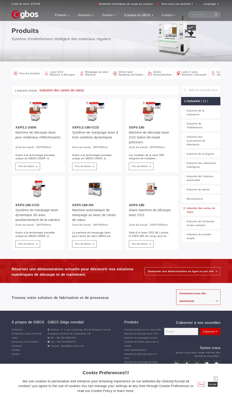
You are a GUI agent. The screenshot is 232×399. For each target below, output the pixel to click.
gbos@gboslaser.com (72, 346)
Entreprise (17, 329)
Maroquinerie (195, 198)
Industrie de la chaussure (195, 112)
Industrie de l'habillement (194, 125)
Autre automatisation (135, 350)
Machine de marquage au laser (141, 338)
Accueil (16, 57)
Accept (212, 384)
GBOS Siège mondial (66, 322)
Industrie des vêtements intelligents (201, 165)
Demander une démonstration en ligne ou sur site (181, 271)
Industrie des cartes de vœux (201, 210)
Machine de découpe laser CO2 (141, 333)
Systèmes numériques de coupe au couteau (126, 3)
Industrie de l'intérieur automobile (200, 178)
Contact (167, 15)
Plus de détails (28, 166)
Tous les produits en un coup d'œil (142, 329)
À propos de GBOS (137, 15)
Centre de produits (38, 57)
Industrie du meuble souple (199, 236)
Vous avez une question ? (177, 3)
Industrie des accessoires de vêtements (196, 140)
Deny (201, 384)
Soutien (107, 15)
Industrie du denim (198, 189)
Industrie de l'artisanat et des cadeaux (200, 223)
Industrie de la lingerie (200, 153)
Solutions (84, 15)
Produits (60, 15)
